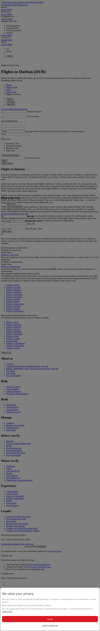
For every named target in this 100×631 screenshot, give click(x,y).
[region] (50, 609)
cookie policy (7, 611)
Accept (50, 619)
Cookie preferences (50, 625)
